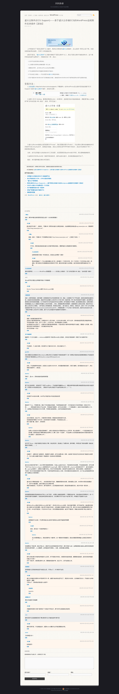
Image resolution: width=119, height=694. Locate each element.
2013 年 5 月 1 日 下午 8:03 (87, 382)
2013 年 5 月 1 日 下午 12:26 (87, 461)
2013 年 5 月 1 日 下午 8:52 (87, 373)
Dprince (27, 373)
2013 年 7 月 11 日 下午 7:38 (86, 343)
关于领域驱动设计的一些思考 (35, 187)
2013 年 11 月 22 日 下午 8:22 (85, 242)
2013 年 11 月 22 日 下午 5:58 (86, 234)
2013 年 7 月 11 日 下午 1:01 (87, 334)
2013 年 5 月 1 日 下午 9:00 (85, 534)
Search (91, 15)
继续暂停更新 (31, 192)
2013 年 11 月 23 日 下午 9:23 (85, 258)
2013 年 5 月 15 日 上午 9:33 (86, 362)
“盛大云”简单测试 (32, 180)
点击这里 (32, 86)
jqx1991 (27, 352)
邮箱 (49, 672)
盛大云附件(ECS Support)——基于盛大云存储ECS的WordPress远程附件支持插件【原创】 (58, 169)
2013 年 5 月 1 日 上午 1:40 (87, 543)
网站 (72, 672)
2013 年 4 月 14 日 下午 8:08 (87, 597)
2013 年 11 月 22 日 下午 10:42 (84, 251)
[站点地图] (65, 690)
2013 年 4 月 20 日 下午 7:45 (87, 566)
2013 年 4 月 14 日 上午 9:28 (86, 623)
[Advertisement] (59, 33)
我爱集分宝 (27, 597)
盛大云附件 (40, 54)
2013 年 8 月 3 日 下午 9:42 (87, 315)
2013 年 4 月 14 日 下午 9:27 (86, 605)
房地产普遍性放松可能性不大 (35, 190)
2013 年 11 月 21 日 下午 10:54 (86, 268)
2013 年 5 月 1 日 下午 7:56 (86, 517)
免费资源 (40, 15)
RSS (93, 15)
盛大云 (65, 49)
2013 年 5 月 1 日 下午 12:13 (87, 491)
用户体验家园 (28, 334)
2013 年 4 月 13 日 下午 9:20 (87, 614)
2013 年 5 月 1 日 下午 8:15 (87, 451)
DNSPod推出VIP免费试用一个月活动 (38, 185)
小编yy (26, 214)
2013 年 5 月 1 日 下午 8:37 (86, 427)
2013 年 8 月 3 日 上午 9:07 (87, 294)
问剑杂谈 (59, 3)
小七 (26, 615)
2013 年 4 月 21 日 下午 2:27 (86, 588)
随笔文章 (46, 15)
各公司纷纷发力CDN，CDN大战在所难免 (39, 178)
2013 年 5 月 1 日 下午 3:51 (87, 502)
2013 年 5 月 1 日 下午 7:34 (87, 402)
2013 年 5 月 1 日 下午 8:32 (87, 393)
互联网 (30, 15)
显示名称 (27, 672)
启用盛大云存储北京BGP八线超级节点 (38, 176)
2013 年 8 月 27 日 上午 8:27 (87, 277)
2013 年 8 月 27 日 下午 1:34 (86, 286)
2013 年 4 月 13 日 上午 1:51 (87, 632)
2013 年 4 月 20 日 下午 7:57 (86, 575)
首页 (26, 15)
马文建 (28, 223)
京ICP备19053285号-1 (56, 688)
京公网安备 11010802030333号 (71, 688)
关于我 (61, 15)
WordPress (54, 15)
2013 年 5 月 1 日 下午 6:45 (87, 440)
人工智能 (34, 15)
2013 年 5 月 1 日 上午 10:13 (86, 553)
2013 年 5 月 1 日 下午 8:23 (87, 414)
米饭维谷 (27, 566)
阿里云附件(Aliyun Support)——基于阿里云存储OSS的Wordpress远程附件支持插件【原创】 (55, 183)
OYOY (26, 632)
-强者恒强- (27, 295)
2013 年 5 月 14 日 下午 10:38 (87, 351)
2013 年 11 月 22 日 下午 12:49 (86, 214)
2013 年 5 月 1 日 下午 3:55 (87, 478)
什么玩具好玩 (35, 252)
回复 (26, 219)
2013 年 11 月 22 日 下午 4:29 (86, 223)
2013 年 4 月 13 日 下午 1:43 (86, 641)
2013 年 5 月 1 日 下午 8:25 (86, 525)
